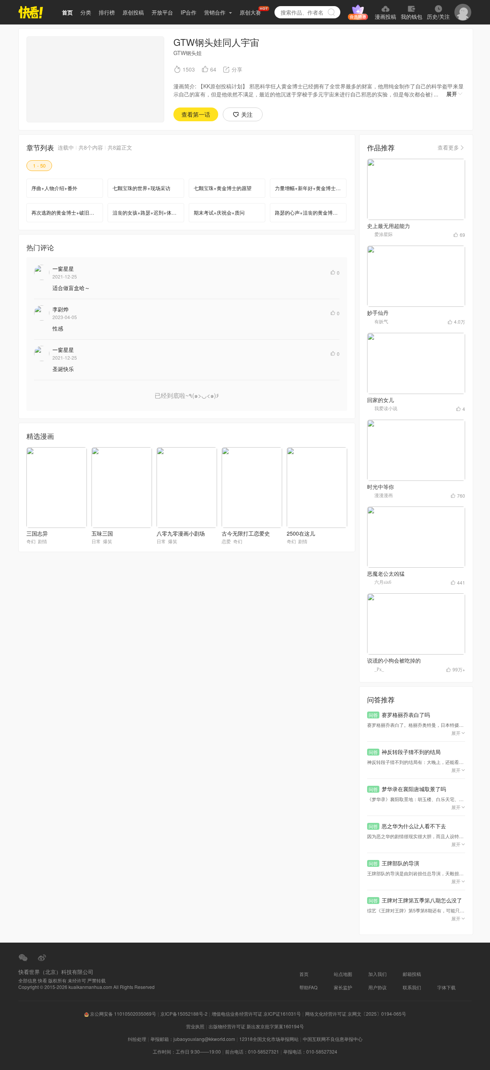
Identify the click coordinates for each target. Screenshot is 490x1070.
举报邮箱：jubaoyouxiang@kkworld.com (192, 1039)
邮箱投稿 (412, 974)
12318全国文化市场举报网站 (269, 1039)
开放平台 (162, 12)
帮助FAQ (308, 987)
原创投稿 (133, 12)
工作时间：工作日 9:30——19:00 (187, 1051)
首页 (67, 12)
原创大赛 (250, 12)
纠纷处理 (137, 1039)
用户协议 (377, 987)
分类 (85, 12)
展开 (451, 94)
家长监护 (343, 987)
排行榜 (107, 12)
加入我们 (377, 974)
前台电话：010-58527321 (252, 1051)
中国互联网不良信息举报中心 (333, 1039)
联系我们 (412, 987)
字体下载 (446, 987)
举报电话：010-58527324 (310, 1051)
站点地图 (343, 974)
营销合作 (215, 12)
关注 (247, 114)
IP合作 (188, 12)
